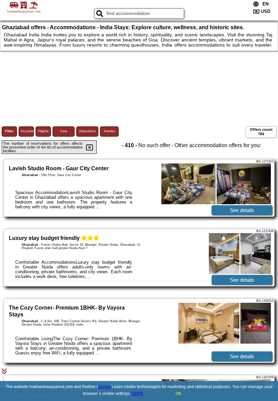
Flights (43, 131)
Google (105, 386)
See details (242, 210)
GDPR (137, 393)
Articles (109, 131)
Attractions (87, 131)
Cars (63, 131)
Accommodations (27, 131)
